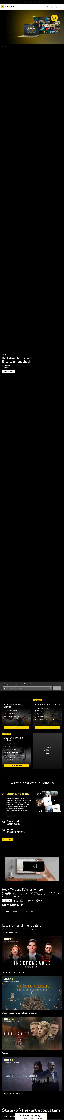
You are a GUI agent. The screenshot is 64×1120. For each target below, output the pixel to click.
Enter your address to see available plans (18, 684)
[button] (19, 794)
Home (3, 46)
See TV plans (29, 911)
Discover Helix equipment (12, 1116)
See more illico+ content (9, 932)
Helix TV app (9, 893)
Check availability (16, 728)
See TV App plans (12, 911)
